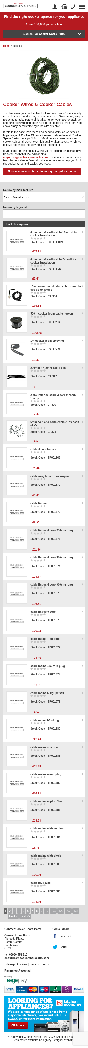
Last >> (25, 916)
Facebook (65, 936)
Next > (13, 916)
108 (75, 910)
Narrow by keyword (15, 207)
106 (61, 910)
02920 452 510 (18, 954)
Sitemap (9, 964)
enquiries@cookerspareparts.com (25, 157)
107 (68, 910)
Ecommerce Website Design (30, 1040)
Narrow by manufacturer (18, 190)
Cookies (22, 964)
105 (53, 910)
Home (6, 46)
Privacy (34, 964)
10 (46, 910)
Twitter (63, 947)
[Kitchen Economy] (44, 1013)
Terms (45, 964)
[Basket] (64, 6)
